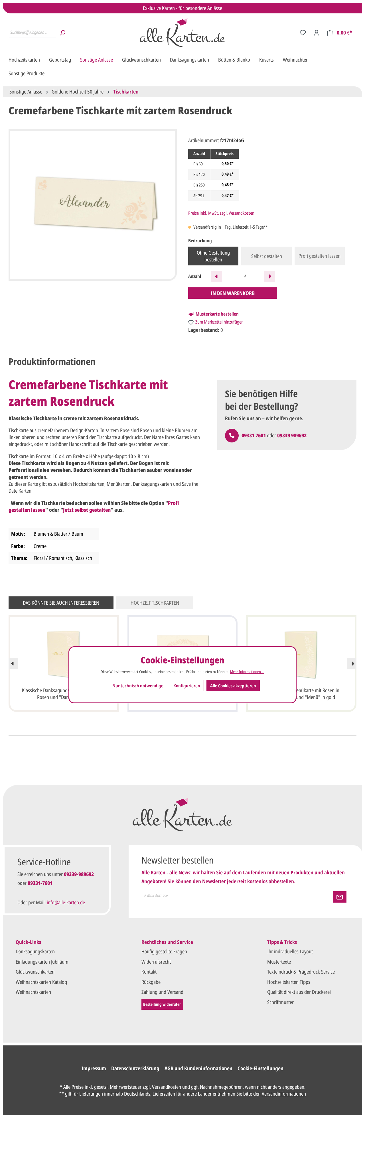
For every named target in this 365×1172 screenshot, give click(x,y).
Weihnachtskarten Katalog (41, 981)
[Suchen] (62, 32)
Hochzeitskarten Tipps (288, 981)
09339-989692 (79, 874)
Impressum (94, 1068)
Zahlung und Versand (162, 991)
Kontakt (149, 971)
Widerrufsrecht (156, 961)
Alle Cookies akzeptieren (233, 685)
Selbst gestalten (266, 256)
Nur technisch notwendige (137, 685)
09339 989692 (292, 435)
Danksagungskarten (35, 951)
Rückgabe (151, 981)
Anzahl (194, 276)
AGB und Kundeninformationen (198, 1068)
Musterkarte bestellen (217, 314)
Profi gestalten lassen (319, 255)
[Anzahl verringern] (216, 276)
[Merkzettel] (303, 32)
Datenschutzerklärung (135, 1068)
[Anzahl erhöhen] (269, 276)
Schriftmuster (280, 1002)
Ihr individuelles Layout (290, 951)
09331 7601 (254, 435)
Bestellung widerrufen (162, 1004)
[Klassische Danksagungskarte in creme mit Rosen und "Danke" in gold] (63, 654)
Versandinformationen (284, 1093)
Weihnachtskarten (33, 991)
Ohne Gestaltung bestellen (213, 256)
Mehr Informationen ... (247, 671)
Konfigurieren (186, 685)
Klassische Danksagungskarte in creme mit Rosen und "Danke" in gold (64, 693)
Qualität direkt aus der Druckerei (299, 991)
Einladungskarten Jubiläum (42, 961)
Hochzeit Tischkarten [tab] (155, 602)
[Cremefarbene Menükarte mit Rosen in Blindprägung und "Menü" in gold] (301, 654)
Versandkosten (166, 1086)
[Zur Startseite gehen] (182, 32)
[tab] (52, 361)
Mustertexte (279, 961)
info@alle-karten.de (66, 902)
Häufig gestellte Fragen (164, 951)
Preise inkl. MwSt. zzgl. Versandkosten (221, 213)
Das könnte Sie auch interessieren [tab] (61, 602)
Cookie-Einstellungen (260, 1068)
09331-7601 (40, 882)
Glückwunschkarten (35, 971)
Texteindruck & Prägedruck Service (301, 971)
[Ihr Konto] (316, 32)
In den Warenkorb (233, 293)
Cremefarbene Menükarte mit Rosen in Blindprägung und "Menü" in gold (301, 693)
